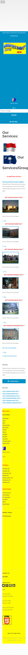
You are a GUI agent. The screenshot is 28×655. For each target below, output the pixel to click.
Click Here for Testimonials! (9, 347)
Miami (4, 501)
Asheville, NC (6, 468)
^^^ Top (4, 220)
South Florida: (6, 489)
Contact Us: (6, 573)
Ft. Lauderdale (6, 497)
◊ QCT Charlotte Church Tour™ (10, 391)
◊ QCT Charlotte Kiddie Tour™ (10, 393)
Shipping (4, 434)
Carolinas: (5, 465)
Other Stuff (5, 427)
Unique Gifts (5, 443)
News (3, 423)
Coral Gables (5, 495)
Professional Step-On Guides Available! (13, 182)
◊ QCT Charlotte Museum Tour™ (11, 396)
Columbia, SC (6, 482)
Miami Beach (5, 504)
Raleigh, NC (5, 475)
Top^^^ (14, 108)
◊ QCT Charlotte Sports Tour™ (10, 400)
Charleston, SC (6, 480)
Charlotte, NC (6, 471)
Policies (4, 429)
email (3, 589)
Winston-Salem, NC (7, 477)
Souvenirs (5, 438)
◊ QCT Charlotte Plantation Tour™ (11, 398)
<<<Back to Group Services (9, 356)
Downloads (5, 418)
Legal (3, 420)
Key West (4, 499)
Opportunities (6, 425)
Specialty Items (6, 441)
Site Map (14, 121)
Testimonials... (14, 381)
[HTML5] (7, 625)
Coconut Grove (6, 492)
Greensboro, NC (6, 473)
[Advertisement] (14, 14)
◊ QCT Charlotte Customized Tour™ (12, 402)
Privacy (4, 432)
